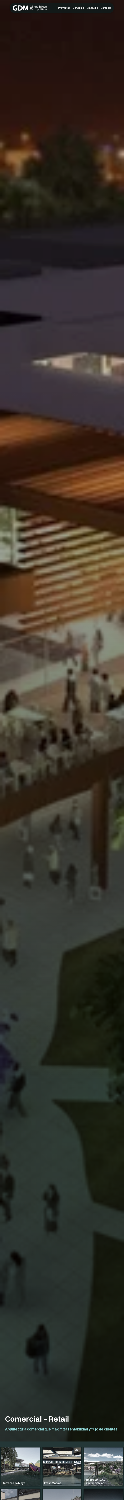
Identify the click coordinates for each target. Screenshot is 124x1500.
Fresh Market (52, 1483)
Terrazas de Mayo (14, 1483)
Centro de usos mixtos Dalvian (95, 1481)
